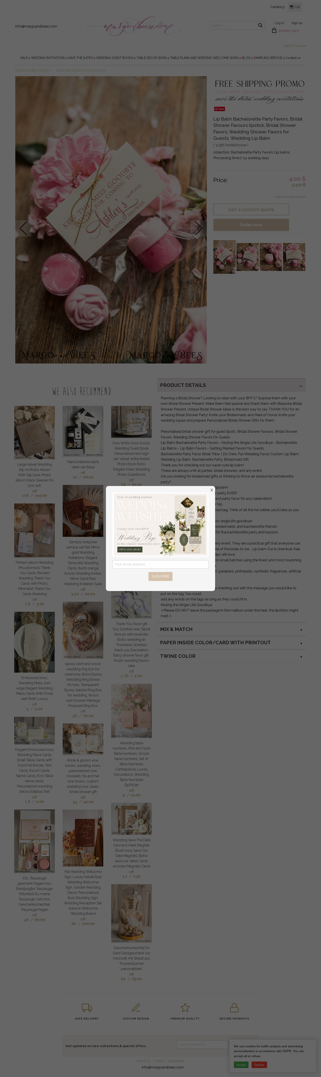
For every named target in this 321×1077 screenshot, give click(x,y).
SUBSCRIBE (160, 576)
